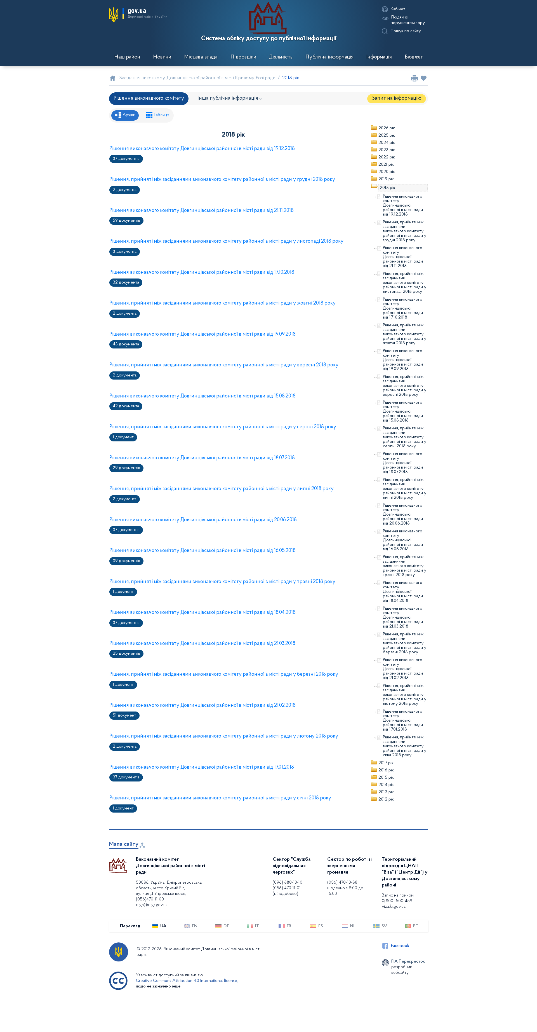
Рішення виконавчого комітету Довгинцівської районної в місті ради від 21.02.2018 (202, 705)
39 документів (126, 561)
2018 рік (387, 188)
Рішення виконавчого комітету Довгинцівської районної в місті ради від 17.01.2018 (201, 767)
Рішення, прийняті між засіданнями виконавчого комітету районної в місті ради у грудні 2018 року (222, 179)
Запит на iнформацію (396, 98)
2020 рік (386, 172)
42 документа (126, 406)
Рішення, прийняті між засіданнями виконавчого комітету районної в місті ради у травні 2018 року (222, 581)
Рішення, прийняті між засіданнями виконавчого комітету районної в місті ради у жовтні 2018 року (222, 303)
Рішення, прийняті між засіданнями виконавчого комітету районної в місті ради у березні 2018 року (223, 674)
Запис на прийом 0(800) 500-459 (398, 898)
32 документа (126, 282)
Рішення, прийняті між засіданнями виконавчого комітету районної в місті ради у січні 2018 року (220, 798)
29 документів (126, 468)
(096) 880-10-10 (287, 882)
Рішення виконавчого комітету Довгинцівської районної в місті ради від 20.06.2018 (203, 520)
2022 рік (386, 157)
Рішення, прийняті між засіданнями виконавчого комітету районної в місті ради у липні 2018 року (221, 489)
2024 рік (386, 143)
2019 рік (386, 179)
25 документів (126, 653)
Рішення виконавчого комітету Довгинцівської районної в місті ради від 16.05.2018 (202, 550)
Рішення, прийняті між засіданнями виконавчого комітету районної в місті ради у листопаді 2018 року (226, 241)
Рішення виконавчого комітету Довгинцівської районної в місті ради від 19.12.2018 (202, 148)
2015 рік (386, 777)
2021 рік (386, 164)
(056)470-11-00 (150, 899)
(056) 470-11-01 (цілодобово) (287, 891)
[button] (138, 14)
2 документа (124, 190)
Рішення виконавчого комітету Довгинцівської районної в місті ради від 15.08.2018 (202, 396)
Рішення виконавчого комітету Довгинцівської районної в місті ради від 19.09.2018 (202, 334)
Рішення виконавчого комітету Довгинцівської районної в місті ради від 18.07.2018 (202, 458)
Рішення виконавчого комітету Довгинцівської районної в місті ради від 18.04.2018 (202, 612)
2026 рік (386, 128)
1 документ (123, 437)
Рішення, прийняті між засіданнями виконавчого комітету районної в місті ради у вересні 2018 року (223, 365)
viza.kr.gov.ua (394, 906)
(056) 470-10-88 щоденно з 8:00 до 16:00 (345, 888)
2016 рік (386, 770)
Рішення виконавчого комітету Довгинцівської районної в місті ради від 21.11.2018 (201, 210)
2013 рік (386, 792)
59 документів (126, 220)
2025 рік (386, 135)
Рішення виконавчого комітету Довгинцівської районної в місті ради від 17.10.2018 (201, 272)
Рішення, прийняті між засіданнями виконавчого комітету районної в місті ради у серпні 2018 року (222, 427)
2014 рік (386, 785)
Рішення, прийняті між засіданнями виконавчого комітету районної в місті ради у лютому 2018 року (223, 736)
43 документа (126, 344)
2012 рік (386, 799)
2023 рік (386, 150)
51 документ (124, 715)
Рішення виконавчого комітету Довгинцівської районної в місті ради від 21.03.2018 (202, 643)
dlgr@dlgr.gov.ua (152, 905)
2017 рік (386, 763)
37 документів (126, 158)
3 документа (124, 251)
